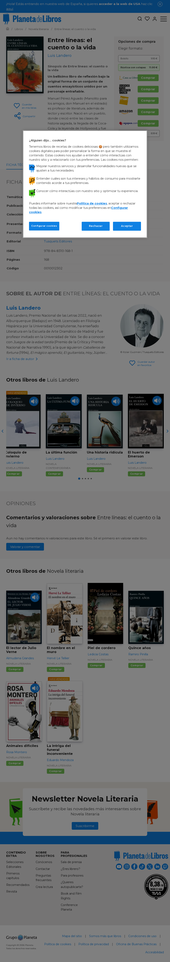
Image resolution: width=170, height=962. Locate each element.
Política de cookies (92, 204)
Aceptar (127, 226)
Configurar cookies (44, 226)
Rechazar (96, 226)
